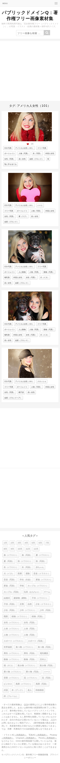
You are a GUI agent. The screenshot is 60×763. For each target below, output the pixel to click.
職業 (6, 616)
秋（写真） (41, 561)
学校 (22, 586)
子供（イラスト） (40, 598)
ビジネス (8, 684)
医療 (20, 573)
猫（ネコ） (9, 665)
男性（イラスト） (12, 653)
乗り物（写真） (33, 672)
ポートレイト (9, 153)
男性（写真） (30, 653)
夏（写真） (9, 561)
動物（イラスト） (12, 659)
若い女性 (22, 159)
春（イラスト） (11, 555)
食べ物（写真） (45, 647)
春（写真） (27, 555)
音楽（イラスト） (41, 573)
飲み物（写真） (47, 665)
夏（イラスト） (43, 555)
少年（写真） (46, 610)
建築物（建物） (21, 598)
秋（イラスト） (25, 561)
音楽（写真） (10, 580)
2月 (12, 543)
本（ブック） (18, 690)
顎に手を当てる (10, 164)
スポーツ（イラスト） (14, 641)
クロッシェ (41, 381)
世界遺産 (8, 647)
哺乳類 (7, 277)
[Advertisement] (30, 71)
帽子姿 (21, 392)
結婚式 (7, 598)
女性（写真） (9, 159)
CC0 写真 (8, 148)
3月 (19, 543)
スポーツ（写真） (36, 641)
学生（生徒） (26, 580)
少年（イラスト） (28, 610)
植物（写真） (38, 616)
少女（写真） (10, 610)
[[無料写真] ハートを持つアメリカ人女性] (30, 201)
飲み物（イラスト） (27, 665)
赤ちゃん (40, 567)
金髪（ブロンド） (36, 159)
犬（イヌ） (44, 277)
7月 (47, 543)
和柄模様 (40, 690)
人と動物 (22, 272)
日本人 (43, 659)
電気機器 (44, 653)
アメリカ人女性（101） (24, 148)
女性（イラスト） (12, 622)
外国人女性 (49, 153)
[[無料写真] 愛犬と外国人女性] (30, 262)
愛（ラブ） (23, 216)
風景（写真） (42, 684)
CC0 (26, 704)
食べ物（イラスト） (25, 647)
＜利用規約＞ (20, 734)
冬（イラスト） (11, 567)
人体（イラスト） (12, 629)
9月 (12, 549)
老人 (30, 690)
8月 (5, 549)
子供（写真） (10, 604)
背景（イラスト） (12, 678)
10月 (20, 549)
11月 (28, 549)
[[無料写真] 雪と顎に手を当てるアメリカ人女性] (30, 140)
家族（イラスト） (44, 580)
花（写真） (47, 678)
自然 (30, 604)
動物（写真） (49, 272)
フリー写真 (41, 148)
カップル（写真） (12, 592)
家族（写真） (10, 586)
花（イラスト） (31, 678)
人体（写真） (30, 629)
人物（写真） (24, 153)
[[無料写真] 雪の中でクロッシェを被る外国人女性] (30, 377)
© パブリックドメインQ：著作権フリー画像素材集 (25, 754)
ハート (40, 205)
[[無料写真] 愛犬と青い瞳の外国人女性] (30, 319)
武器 (6, 690)
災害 (22, 604)
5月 (33, 543)
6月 (40, 543)
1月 (5, 543)
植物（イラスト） (20, 616)
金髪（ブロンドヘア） (13, 398)
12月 (36, 549)
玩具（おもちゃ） (32, 592)
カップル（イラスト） (38, 586)
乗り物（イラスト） (13, 672)
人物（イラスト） (12, 635)
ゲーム (47, 592)
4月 (26, 543)
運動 (28, 573)
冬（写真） (37, 153)
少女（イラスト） (44, 604)
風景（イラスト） (24, 684)
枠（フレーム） (11, 696)
